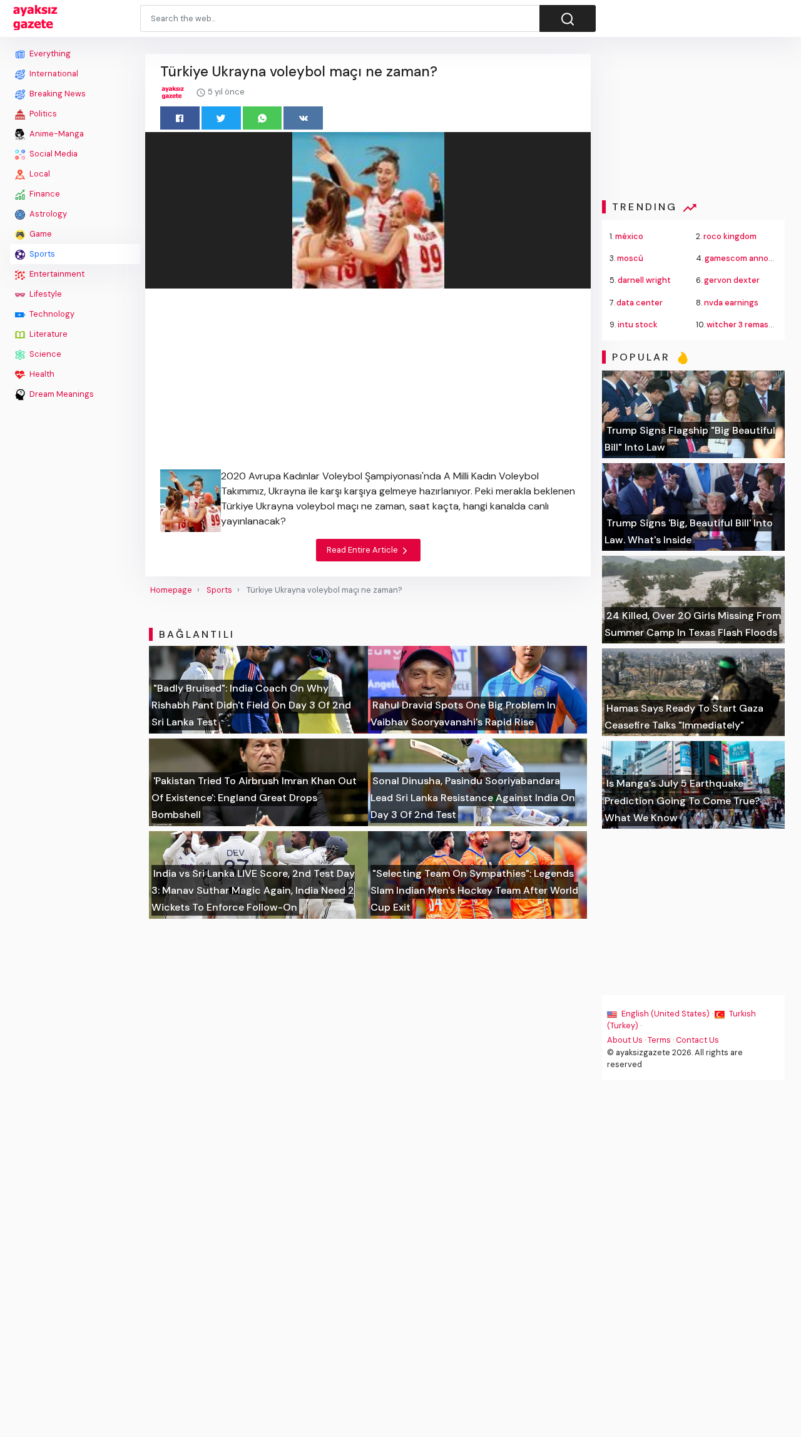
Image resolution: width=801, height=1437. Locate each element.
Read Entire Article (363, 550)
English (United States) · (667, 1013)
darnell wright (644, 280)
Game (40, 233)
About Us (625, 1040)
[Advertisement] (75, 592)
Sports (41, 253)
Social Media (53, 153)
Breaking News (57, 93)
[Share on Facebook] (180, 118)
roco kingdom (730, 236)
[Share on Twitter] (221, 118)
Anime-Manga (56, 133)
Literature (48, 334)
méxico (629, 236)
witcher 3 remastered (748, 324)
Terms (659, 1040)
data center (639, 302)
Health (41, 374)
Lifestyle (45, 294)
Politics (42, 113)
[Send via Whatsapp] (262, 118)
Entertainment (56, 273)
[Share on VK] (303, 118)
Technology (51, 314)
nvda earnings (731, 302)
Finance (44, 193)
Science (44, 354)
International (53, 73)
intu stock (638, 324)
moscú (630, 258)
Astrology (47, 213)
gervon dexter (732, 280)
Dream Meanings (61, 394)
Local (39, 173)
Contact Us (697, 1040)
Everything (49, 53)
